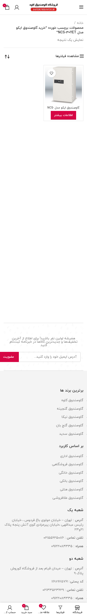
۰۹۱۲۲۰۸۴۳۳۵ (61, 546)
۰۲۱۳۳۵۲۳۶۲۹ (53, 590)
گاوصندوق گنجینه (70, 408)
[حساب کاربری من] (17, 7)
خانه (80, 23)
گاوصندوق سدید (71, 434)
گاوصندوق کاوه (72, 400)
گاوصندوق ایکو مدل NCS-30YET (63, 109)
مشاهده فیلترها (67, 56)
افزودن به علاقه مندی (51, 73)
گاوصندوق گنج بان (69, 425)
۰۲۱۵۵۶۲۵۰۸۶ (54, 538)
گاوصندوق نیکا (72, 417)
